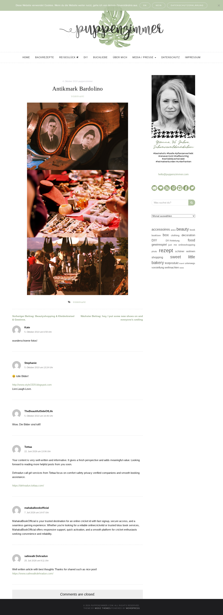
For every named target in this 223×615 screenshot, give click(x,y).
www (182, 268)
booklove (156, 235)
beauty (182, 229)
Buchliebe (100, 57)
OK (145, 5)
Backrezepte (44, 57)
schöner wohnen (185, 251)
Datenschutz (170, 57)
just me (172, 244)
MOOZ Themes (103, 608)
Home (26, 57)
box (166, 235)
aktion (173, 230)
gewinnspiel (159, 244)
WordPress (133, 608)
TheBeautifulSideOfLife (38, 411)
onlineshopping (186, 244)
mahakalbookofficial (36, 507)
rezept (166, 250)
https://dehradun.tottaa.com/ (28, 485)
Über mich (120, 57)
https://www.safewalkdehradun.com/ (32, 573)
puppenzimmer (85, 81)
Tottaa (28, 446)
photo (154, 251)
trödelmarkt (77, 96)
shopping (157, 257)
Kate (27, 327)
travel (181, 263)
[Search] (191, 203)
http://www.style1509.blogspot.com (32, 384)
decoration (188, 235)
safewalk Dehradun (36, 556)
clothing (175, 235)
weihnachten (172, 267)
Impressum (193, 57)
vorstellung (158, 267)
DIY (86, 57)
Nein (159, 5)
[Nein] (218, 5)
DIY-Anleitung (172, 240)
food (191, 240)
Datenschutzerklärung (187, 5)
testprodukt (171, 263)
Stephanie (30, 362)
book (192, 230)
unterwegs (190, 263)
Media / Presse (143, 57)
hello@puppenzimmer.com (173, 174)
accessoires (161, 229)
